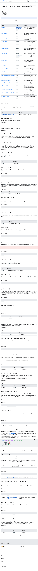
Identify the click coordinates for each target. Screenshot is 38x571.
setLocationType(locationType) (6, 80)
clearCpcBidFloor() (4, 33)
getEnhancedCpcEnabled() (5, 48)
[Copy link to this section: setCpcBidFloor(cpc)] (13, 322)
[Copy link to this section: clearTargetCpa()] (12, 134)
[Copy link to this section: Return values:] (8, 110)
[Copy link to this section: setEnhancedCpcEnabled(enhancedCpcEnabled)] (27, 338)
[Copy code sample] (36, 439)
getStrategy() (3, 55)
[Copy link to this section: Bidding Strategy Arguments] (12, 448)
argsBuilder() (3, 27)
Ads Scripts (10, 1)
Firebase (2, 558)
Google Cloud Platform (4, 559)
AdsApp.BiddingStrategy (19, 56)
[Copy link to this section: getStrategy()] (10, 227)
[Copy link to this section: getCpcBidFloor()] (12, 167)
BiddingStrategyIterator (33, 397)
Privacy (5, 566)
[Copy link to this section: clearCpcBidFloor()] (13, 126)
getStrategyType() (4, 60)
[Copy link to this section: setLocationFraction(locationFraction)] (24, 355)
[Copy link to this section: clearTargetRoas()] (12, 142)
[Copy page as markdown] (34, 6)
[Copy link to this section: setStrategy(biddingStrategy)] (19, 391)
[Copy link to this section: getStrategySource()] (13, 242)
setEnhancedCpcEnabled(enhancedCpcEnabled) (8, 75)
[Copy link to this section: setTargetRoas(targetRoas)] (17, 518)
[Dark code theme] (34, 439)
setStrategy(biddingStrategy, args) (6, 89)
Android (2, 555)
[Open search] (26, 1)
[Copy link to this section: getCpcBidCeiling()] (13, 152)
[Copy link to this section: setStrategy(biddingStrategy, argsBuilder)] (27, 481)
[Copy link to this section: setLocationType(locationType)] (19, 373)
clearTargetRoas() (4, 38)
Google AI (2, 561)
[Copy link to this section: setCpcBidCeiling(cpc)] (15, 305)
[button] (19, 18)
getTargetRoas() (3, 65)
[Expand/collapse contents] (6, 9)
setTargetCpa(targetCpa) (5, 96)
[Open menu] (1, 1)
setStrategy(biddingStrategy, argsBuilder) (7, 92)
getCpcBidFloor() (3, 44)
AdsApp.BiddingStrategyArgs (12, 477)
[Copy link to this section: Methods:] (6, 23)
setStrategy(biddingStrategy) (5, 82)
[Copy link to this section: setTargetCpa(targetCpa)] (16, 502)
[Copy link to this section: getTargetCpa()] (10, 274)
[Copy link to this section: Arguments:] (7, 313)
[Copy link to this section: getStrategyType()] (12, 259)
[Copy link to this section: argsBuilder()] (10, 103)
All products (3, 562)
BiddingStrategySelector (24, 397)
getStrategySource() (4, 57)
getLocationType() (4, 53)
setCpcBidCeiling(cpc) (4, 68)
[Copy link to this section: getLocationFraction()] (15, 197)
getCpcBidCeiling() (4, 41)
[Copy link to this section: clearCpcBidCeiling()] (14, 118)
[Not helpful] (36, 4)
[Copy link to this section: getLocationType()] (12, 212)
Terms (2, 566)
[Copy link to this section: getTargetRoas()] (11, 289)
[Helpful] (34, 4)
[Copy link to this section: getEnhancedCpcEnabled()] (16, 182)
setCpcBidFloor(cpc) (4, 71)
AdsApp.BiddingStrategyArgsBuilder (19, 28)
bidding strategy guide (11, 433)
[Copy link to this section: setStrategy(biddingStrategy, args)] (22, 429)
